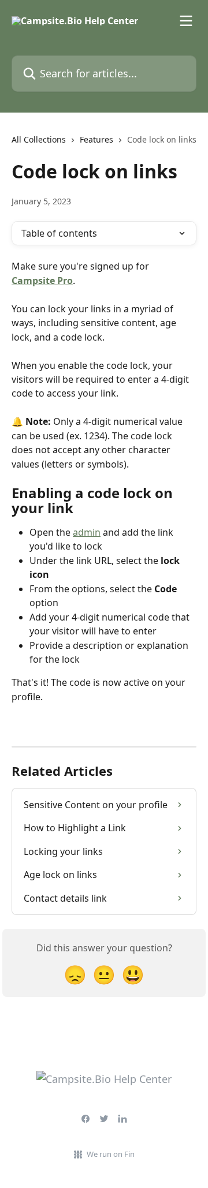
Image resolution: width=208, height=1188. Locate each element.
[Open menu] (186, 21)
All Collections (39, 139)
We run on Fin (111, 1154)
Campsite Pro (42, 280)
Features (96, 139)
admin (87, 532)
